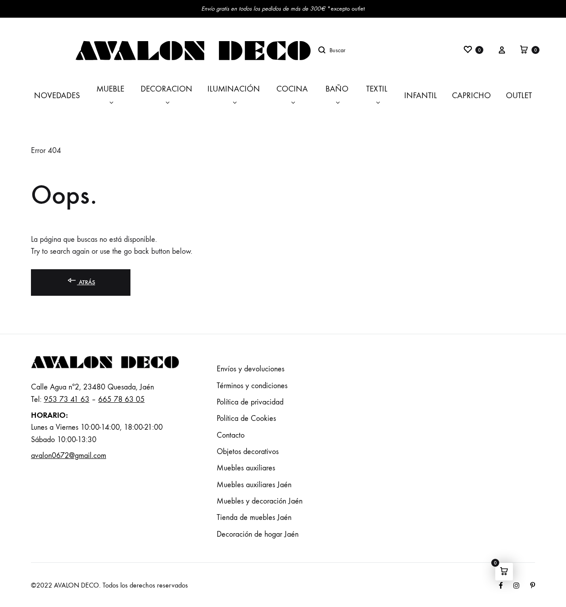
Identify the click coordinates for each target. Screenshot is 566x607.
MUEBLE (110, 89)
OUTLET (519, 95)
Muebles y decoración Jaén (259, 501)
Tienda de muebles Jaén (254, 517)
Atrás (86, 282)
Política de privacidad (250, 402)
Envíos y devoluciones (250, 369)
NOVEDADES (57, 95)
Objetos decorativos (248, 451)
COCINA (292, 89)
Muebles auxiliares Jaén (254, 484)
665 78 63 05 (121, 399)
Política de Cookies (246, 418)
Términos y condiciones (252, 385)
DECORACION (166, 89)
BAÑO (336, 89)
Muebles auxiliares (246, 468)
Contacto (231, 435)
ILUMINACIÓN (233, 89)
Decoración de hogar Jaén (257, 534)
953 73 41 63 (66, 399)
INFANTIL (420, 95)
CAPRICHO (471, 95)
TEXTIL (376, 89)
